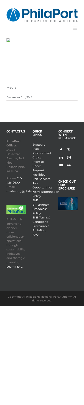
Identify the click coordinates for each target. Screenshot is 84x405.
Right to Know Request (38, 166)
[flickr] (69, 165)
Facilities (39, 174)
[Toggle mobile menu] (75, 28)
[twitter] (69, 149)
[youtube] (61, 165)
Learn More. (14, 266)
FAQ (36, 234)
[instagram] (69, 157)
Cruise (37, 157)
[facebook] (61, 149)
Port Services (41, 179)
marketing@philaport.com (25, 191)
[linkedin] (61, 157)
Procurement (42, 153)
